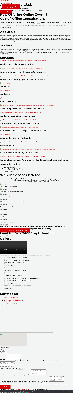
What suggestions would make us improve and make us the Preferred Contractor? (24, 381)
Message (3, 359)
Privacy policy (26, 392)
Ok (21, 392)
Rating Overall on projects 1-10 (9, 368)
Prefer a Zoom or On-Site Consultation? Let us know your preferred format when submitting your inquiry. (30, 360)
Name (2, 349)
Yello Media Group (23, 389)
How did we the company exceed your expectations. (15, 375)
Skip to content (4, 0)
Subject (2, 353)
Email (1, 351)
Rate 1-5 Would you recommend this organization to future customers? (21, 382)
